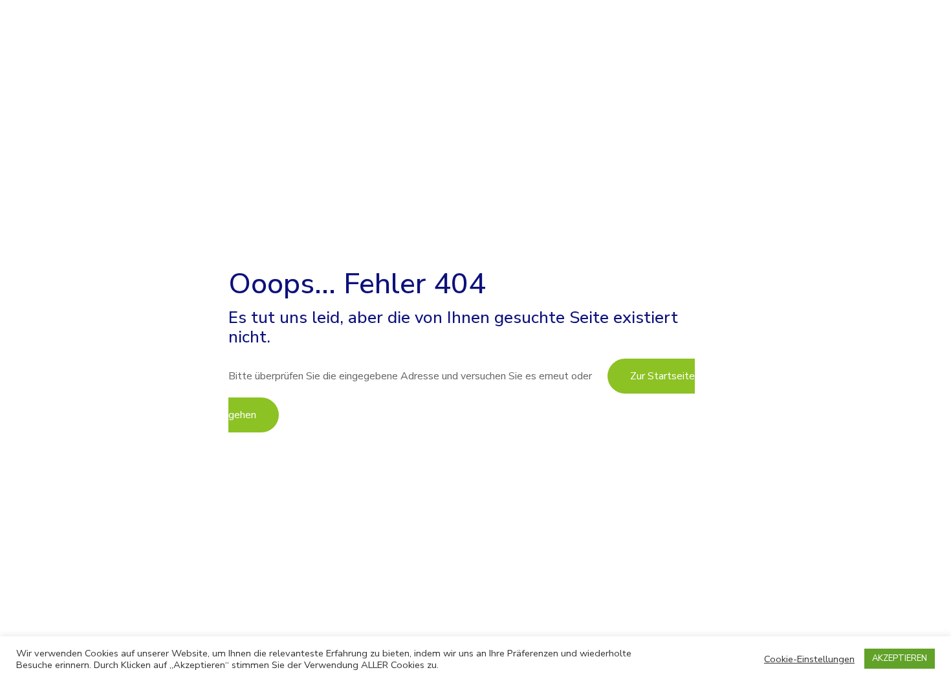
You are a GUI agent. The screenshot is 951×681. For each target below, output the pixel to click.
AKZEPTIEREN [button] (899, 658)
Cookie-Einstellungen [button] (809, 659)
